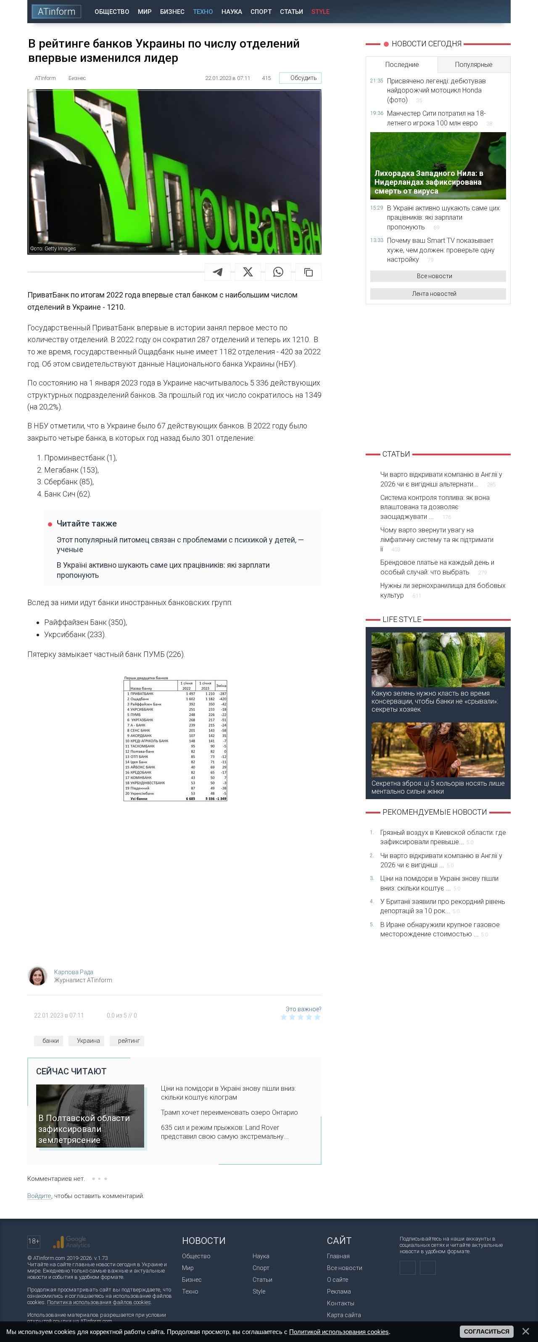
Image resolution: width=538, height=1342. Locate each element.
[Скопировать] (308, 272)
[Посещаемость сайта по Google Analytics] (71, 1242)
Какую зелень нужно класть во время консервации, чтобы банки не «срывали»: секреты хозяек (435, 701)
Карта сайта (344, 1315)
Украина (88, 1040)
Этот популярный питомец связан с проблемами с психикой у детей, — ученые (180, 544)
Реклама (339, 1291)
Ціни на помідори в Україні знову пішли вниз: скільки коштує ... (439, 883)
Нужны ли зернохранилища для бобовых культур (443, 590)
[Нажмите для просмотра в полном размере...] (174, 740)
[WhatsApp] (278, 272)
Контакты (340, 1303)
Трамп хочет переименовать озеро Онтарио (229, 1112)
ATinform (57, 11)
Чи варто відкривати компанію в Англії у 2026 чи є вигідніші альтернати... (441, 479)
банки (50, 1040)
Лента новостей (434, 293)
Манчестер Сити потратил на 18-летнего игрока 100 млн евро (439, 118)
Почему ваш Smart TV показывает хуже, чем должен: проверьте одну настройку (441, 250)
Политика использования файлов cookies (99, 1302)
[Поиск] (498, 11)
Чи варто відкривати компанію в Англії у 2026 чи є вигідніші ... (441, 860)
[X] (248, 272)
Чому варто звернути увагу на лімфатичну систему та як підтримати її (436, 539)
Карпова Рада (73, 972)
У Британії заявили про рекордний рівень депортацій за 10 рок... (442, 906)
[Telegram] (218, 272)
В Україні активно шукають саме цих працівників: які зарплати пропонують (163, 570)
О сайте (337, 1279)
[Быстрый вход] (475, 11)
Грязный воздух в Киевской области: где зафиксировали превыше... (443, 837)
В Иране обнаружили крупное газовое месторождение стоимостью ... (440, 929)
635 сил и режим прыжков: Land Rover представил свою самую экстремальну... (225, 1132)
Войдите (39, 1196)
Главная (338, 1256)
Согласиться (486, 1331)
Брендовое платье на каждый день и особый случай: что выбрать (437, 567)
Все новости (434, 276)
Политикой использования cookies (339, 1331)
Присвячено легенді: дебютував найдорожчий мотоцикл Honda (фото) (436, 90)
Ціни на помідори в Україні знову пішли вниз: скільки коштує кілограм (228, 1092)
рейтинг (129, 1040)
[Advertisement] (174, 892)
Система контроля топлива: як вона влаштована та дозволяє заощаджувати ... (435, 507)
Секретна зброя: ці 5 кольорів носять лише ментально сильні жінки (438, 787)
